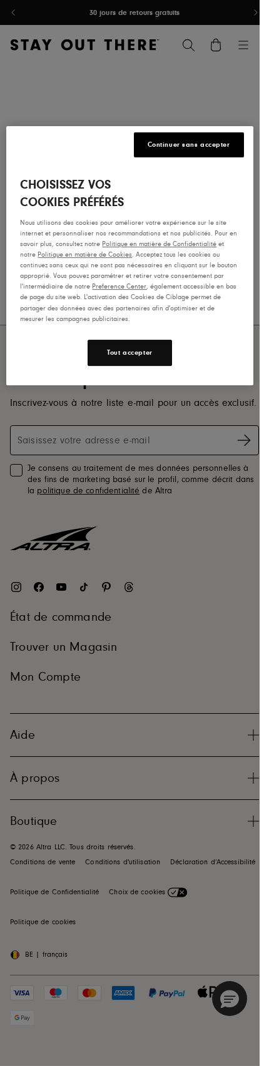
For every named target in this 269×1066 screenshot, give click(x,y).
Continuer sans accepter (189, 145)
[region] (129, 255)
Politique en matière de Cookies (85, 254)
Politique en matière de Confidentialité (159, 244)
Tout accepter (129, 352)
